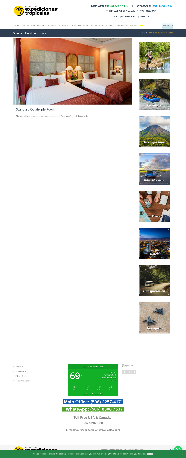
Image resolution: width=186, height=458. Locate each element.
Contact (134, 26)
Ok (150, 454)
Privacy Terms (21, 376)
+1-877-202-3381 (92, 423)
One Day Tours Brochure (101, 26)
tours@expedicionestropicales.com (132, 16)
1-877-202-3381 (147, 11)
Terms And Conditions (24, 381)
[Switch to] (141, 25)
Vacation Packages (67, 26)
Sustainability (121, 26)
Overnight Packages (46, 26)
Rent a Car (83, 26)
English (167, 25)
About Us (19, 367)
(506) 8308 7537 (162, 5)
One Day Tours (28, 26)
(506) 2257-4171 (117, 5)
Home (17, 26)
